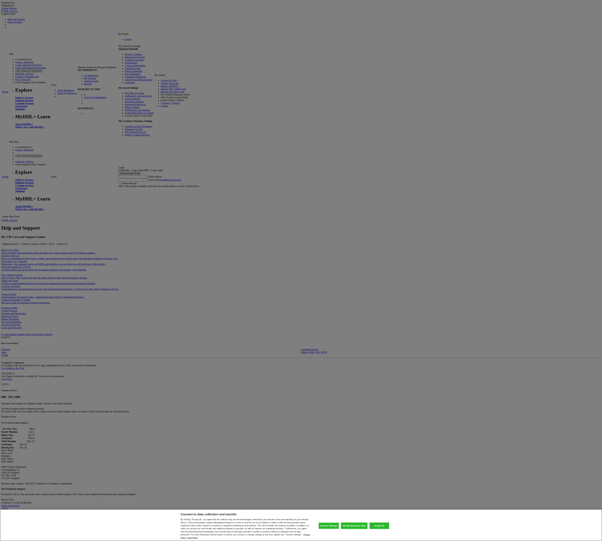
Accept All (379, 526)
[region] (301, 525)
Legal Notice (192, 538)
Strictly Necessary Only (354, 526)
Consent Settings (328, 526)
